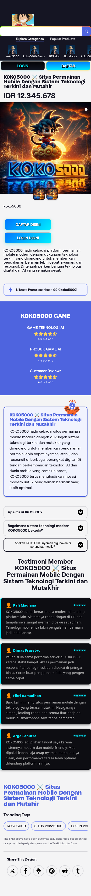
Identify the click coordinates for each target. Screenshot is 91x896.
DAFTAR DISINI (28, 225)
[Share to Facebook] (25, 871)
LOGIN (22, 66)
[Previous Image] (3, 149)
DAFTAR (68, 66)
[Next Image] (87, 149)
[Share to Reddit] (64, 871)
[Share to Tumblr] (78, 871)
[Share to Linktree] (38, 871)
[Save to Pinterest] (51, 871)
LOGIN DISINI (28, 238)
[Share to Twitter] (12, 871)
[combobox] (41, 31)
